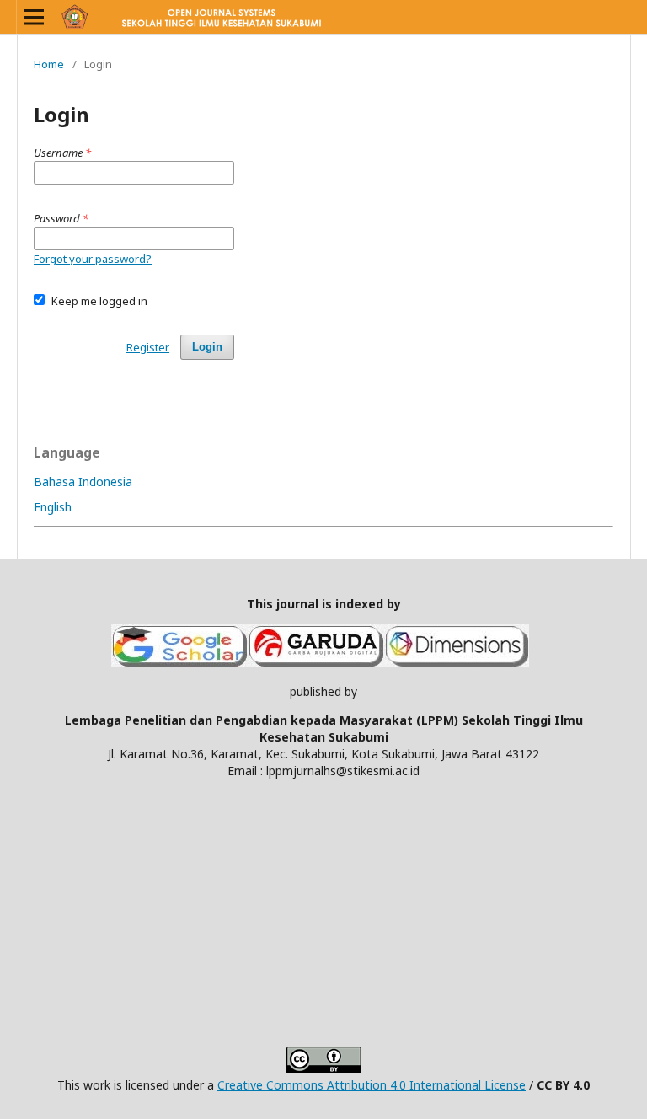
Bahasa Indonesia (83, 482)
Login (207, 346)
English (53, 507)
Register (147, 347)
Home (49, 64)
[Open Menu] (34, 17)
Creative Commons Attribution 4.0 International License (371, 1085)
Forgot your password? (93, 258)
